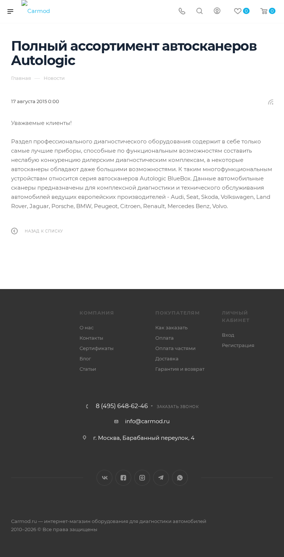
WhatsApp (180, 478)
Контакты (91, 338)
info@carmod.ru (147, 421)
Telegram (161, 478)
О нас (87, 327)
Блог (85, 358)
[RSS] (270, 101)
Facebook (123, 478)
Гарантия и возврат (179, 369)
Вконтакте (104, 478)
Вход (228, 335)
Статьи (88, 369)
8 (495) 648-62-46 (122, 406)
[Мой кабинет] (217, 11)
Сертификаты (97, 348)
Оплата (164, 338)
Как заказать (171, 327)
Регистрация (238, 345)
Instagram (142, 478)
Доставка (167, 358)
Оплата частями (175, 348)
